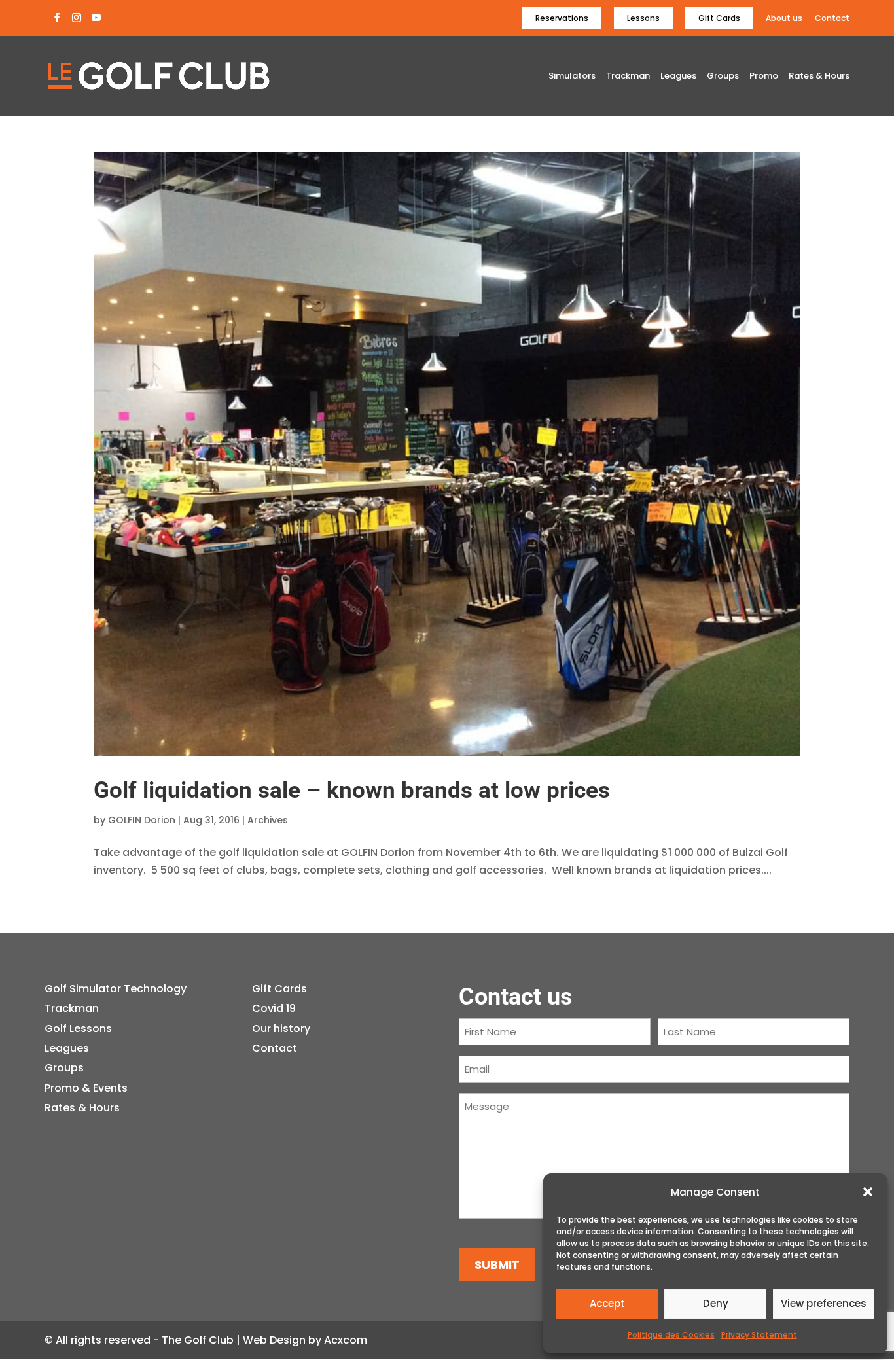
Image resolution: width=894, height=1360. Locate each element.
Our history (281, 1028)
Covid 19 (274, 1008)
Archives (267, 820)
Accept (607, 1303)
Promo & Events (86, 1088)
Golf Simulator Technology (116, 988)
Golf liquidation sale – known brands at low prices (352, 790)
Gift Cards (719, 18)
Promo (763, 76)
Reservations (561, 18)
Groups (723, 76)
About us (784, 19)
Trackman (628, 76)
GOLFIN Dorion (141, 820)
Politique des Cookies (671, 1334)
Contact (832, 19)
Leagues (678, 76)
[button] (867, 1191)
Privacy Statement (759, 1334)
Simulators (572, 76)
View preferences (824, 1303)
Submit (497, 1265)
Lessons (643, 18)
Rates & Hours (819, 76)
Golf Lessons (78, 1028)
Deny (715, 1303)
